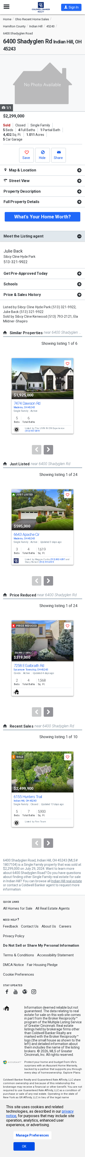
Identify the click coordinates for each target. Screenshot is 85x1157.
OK (24, 1146)
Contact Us (29, 926)
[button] (71, 7)
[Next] (48, 449)
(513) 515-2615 (46, 562)
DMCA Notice (13, 965)
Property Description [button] (22, 191)
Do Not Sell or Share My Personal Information (41, 945)
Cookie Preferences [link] (18, 974)
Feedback (10, 926)
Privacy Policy (13, 936)
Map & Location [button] (22, 170)
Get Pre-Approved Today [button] (25, 273)
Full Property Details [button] (21, 202)
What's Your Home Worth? (42, 217)
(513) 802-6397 (57, 559)
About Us (49, 926)
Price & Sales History (22, 294)
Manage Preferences (32, 1135)
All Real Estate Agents (52, 908)
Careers (65, 926)
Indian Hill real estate (66, 881)
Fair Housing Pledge (42, 965)
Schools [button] (11, 284)
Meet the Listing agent (23, 236)
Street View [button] (19, 181)
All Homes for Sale (17, 908)
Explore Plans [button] (71, 1072)
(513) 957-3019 (32, 430)
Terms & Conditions (18, 955)
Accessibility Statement (55, 955)
